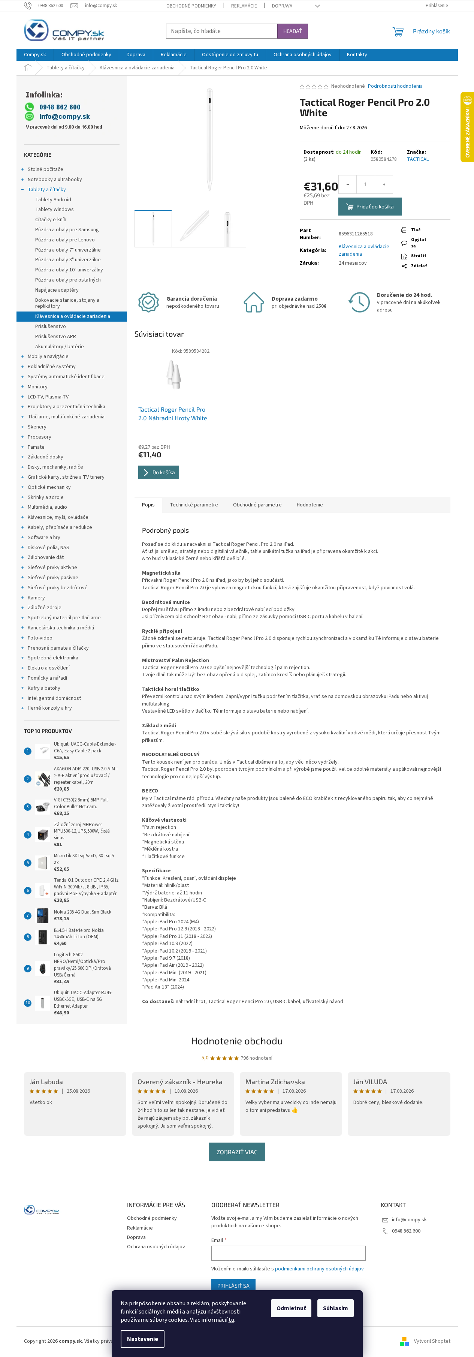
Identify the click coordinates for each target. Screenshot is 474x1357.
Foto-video (40, 638)
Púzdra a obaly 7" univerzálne (68, 250)
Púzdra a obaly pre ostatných (68, 280)
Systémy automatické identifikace (66, 376)
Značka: (418, 156)
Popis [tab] (148, 505)
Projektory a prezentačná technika (66, 406)
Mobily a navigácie (48, 356)
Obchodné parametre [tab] (257, 505)
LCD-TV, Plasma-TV (48, 397)
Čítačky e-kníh (50, 219)
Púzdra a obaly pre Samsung (67, 230)
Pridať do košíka (375, 206)
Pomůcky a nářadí (47, 678)
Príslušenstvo (50, 326)
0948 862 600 (406, 1231)
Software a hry (44, 537)
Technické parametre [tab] (194, 505)
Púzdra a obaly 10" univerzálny (69, 270)
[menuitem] (35, 55)
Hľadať (292, 31)
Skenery (37, 427)
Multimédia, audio (47, 507)
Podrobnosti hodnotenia (395, 86)
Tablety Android (53, 200)
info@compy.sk (409, 1220)
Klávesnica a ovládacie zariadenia (72, 316)
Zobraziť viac (237, 1151)
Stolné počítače (45, 169)
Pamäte (36, 447)
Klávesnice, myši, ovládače (58, 517)
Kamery (36, 598)
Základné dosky (45, 457)
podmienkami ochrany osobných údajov (319, 1269)
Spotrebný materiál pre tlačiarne (64, 618)
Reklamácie (244, 6)
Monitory (38, 387)
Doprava (282, 6)
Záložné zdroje (44, 607)
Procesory (39, 437)
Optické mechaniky (49, 487)
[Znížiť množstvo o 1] (348, 184)
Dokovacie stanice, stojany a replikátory (67, 303)
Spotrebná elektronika (53, 658)
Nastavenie (142, 1339)
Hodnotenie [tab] (310, 505)
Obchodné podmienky (191, 6)
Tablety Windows (54, 209)
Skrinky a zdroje (46, 497)
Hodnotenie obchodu (237, 1040)
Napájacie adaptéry (57, 290)
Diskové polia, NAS (48, 547)
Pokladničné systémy (52, 366)
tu (231, 1320)
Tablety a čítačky (47, 189)
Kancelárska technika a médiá (61, 628)
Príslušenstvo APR (55, 336)
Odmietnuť (291, 1308)
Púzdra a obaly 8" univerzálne (68, 260)
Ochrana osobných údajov (156, 1247)
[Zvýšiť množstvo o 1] (384, 184)
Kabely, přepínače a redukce (60, 527)
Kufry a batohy (44, 688)
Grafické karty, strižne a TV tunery (66, 477)
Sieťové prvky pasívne (53, 577)
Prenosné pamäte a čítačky (58, 648)
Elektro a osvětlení (49, 668)
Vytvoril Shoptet (432, 1341)
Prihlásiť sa (233, 1285)
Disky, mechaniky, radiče (55, 467)
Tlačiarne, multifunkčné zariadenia (66, 417)
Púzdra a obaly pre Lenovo (65, 240)
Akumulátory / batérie (59, 346)
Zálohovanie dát (46, 557)
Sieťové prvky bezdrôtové (58, 588)
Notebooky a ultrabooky (55, 179)
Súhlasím (335, 1308)
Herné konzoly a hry (50, 708)
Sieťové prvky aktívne (52, 567)
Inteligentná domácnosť (54, 698)
